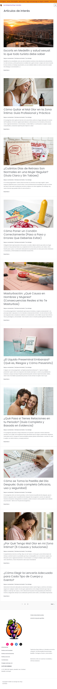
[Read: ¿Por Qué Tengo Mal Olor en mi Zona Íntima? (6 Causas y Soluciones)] (28, 526)
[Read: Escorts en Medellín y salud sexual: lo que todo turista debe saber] (28, 33)
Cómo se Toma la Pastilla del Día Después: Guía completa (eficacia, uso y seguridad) (27, 484)
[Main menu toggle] (55, 5)
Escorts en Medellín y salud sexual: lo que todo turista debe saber (27, 52)
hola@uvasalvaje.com (7, 663)
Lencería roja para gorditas (37, 618)
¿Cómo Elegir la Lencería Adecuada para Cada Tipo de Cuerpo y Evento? (28, 576)
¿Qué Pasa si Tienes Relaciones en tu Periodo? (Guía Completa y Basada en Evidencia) (27, 422)
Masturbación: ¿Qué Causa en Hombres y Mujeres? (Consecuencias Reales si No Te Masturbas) (25, 299)
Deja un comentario (9, 58)
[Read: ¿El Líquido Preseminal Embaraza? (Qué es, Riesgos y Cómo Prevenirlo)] (28, 342)
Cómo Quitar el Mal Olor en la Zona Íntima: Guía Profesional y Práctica (28, 111)
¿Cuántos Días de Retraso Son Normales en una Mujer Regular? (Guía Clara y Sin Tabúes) (26, 172)
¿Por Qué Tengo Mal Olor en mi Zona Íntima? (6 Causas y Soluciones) (28, 545)
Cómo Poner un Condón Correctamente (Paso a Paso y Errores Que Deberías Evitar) (25, 234)
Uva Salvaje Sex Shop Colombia (12, 5)
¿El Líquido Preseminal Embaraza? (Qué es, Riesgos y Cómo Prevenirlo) (28, 361)
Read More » (7, 70)
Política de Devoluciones (7, 653)
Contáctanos (4, 660)
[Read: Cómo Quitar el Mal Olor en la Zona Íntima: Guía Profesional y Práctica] (28, 92)
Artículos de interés (19, 58)
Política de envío (5, 657)
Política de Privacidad (6, 650)
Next (53, 604)
